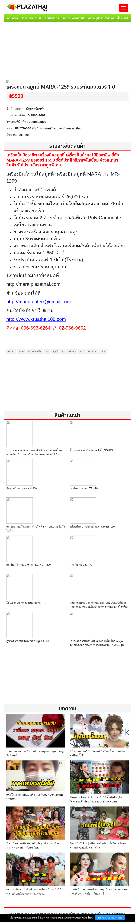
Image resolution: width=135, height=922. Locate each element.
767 (47, 351)
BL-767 (11, 351)
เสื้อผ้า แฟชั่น (124, 18)
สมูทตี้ (55, 351)
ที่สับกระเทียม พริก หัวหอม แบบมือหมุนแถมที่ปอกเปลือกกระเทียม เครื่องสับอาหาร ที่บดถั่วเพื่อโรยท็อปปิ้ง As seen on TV (99, 606)
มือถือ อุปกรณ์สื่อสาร (73, 18)
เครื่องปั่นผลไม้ (34, 351)
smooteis (92, 351)
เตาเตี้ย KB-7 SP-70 (81, 564)
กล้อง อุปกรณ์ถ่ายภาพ (101, 18)
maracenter (21, 135)
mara (82, 351)
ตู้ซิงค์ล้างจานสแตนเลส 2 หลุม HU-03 (27, 641)
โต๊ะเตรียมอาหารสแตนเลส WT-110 (26, 602)
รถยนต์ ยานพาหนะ (31, 18)
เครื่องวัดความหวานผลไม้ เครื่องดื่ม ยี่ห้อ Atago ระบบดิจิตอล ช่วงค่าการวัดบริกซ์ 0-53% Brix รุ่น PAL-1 (97, 645)
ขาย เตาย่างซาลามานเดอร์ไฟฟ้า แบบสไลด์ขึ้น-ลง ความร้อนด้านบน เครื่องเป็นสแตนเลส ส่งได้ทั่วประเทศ (34, 454)
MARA (21, 351)
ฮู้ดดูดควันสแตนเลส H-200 (21, 488)
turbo (103, 351)
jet (63, 351)
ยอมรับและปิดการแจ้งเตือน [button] (110, 918)
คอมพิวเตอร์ (52, 18)
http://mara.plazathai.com (33, 284)
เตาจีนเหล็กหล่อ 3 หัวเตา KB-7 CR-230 (28, 564)
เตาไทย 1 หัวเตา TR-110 (84, 488)
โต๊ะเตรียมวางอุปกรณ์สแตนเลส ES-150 (92, 526)
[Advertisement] (67, 49)
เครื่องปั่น (72, 351)
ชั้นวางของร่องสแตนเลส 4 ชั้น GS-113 (91, 450)
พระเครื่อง (13, 18)
